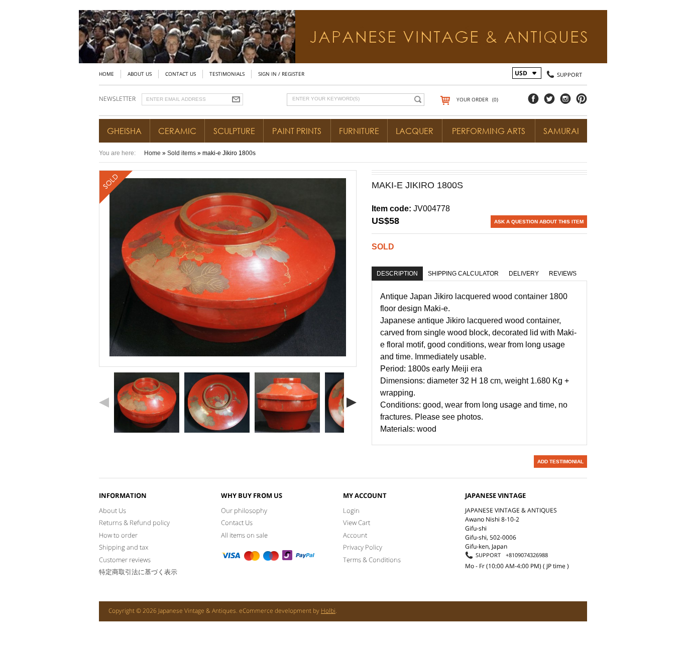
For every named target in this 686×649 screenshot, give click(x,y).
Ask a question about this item (539, 221)
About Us (140, 73)
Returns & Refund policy (134, 522)
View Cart (356, 522)
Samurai (561, 131)
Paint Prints (296, 131)
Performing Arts (488, 131)
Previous (104, 403)
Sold (383, 246)
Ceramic (177, 131)
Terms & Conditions (372, 559)
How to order (118, 535)
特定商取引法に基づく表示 (138, 571)
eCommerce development (275, 610)
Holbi (328, 610)
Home (106, 73)
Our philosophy (244, 510)
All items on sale (244, 535)
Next (352, 403)
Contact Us (180, 73)
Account (355, 535)
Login (351, 510)
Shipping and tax (123, 547)
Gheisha (124, 131)
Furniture (359, 131)
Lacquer (414, 131)
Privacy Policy (362, 547)
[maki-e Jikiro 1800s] (146, 402)
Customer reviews (125, 559)
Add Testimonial (560, 461)
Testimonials (227, 73)
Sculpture (234, 131)
